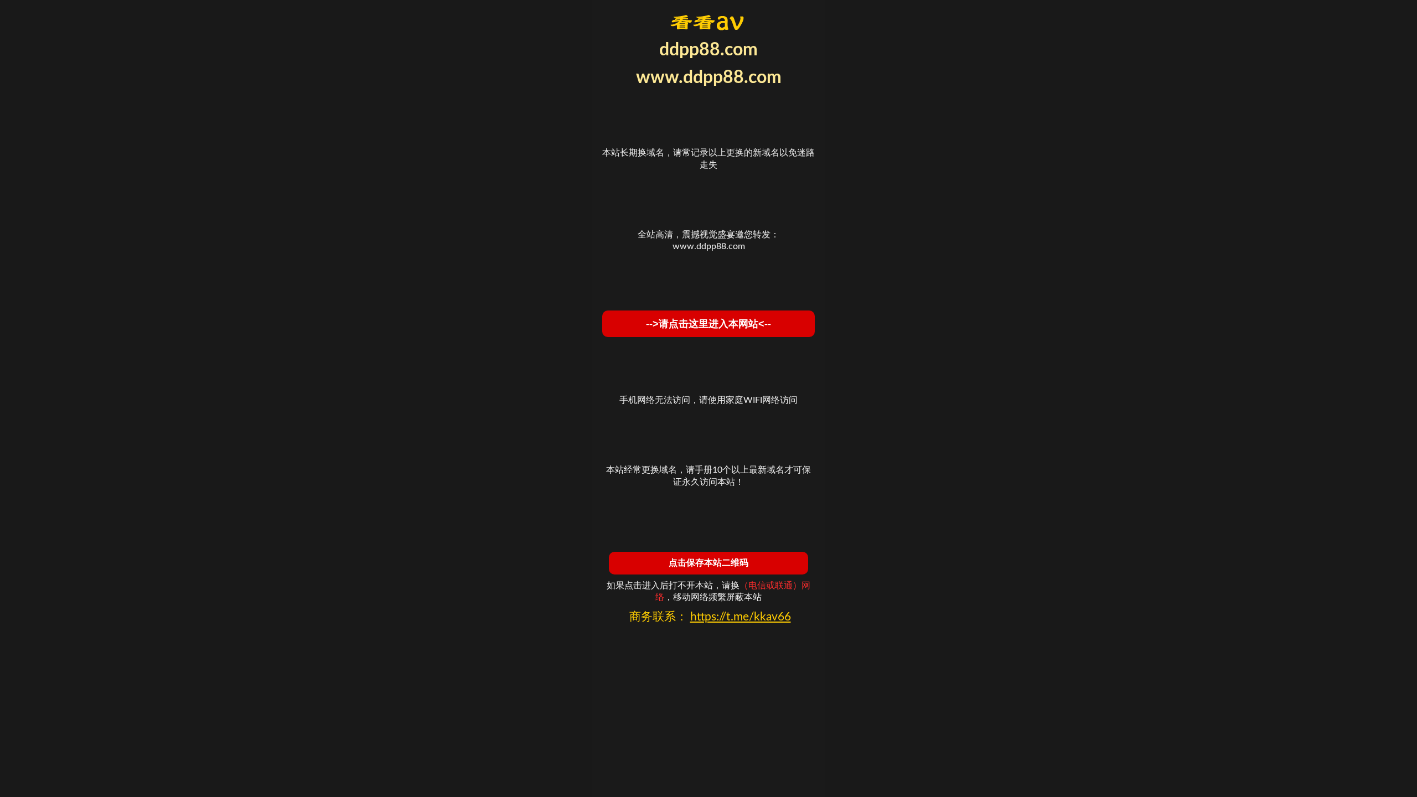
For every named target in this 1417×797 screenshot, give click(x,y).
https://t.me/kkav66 (740, 617)
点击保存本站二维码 (708, 562)
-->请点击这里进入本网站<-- (708, 323)
